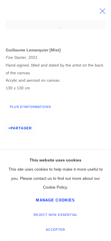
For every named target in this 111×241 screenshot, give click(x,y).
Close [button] (101, 13)
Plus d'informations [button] (30, 107)
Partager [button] (21, 128)
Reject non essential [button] (55, 214)
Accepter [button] (55, 229)
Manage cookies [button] (55, 200)
